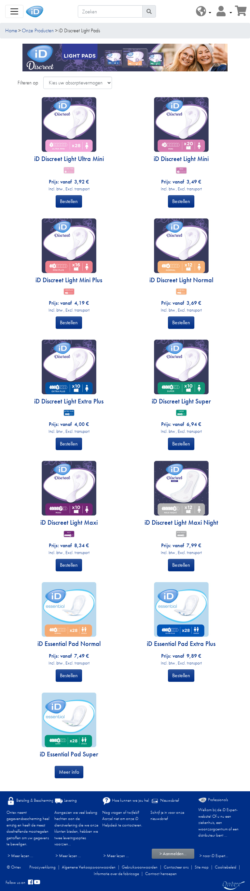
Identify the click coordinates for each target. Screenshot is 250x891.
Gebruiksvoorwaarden (140, 867)
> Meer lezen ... (20, 855)
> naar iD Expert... (214, 855)
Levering (70, 800)
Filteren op (28, 82)
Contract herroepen (161, 873)
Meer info (69, 771)
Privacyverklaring (42, 867)
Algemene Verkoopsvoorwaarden (89, 867)
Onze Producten (38, 30)
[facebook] (30, 882)
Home (11, 30)
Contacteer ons (176, 867)
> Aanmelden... (173, 853)
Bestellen (69, 201)
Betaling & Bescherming (34, 800)
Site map (202, 867)
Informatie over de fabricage (116, 873)
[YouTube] (37, 882)
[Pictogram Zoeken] (149, 11)
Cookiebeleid (225, 867)
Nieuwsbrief (169, 800)
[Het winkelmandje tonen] (241, 12)
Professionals (217, 799)
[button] (203, 11)
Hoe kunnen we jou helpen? (134, 800)
